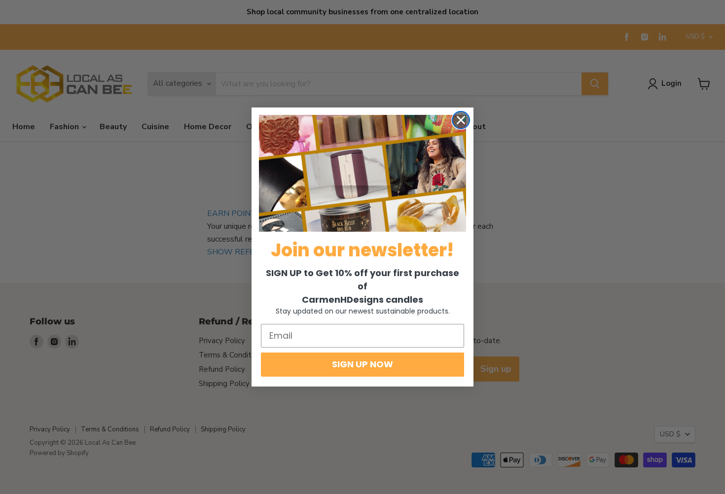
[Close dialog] (461, 120)
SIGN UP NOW (362, 364)
